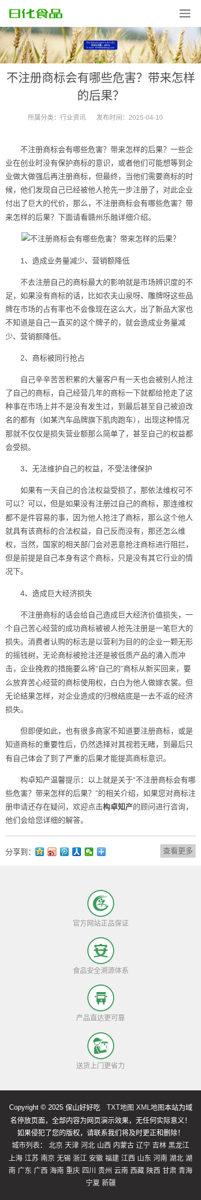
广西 (41, 1170)
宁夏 (93, 1183)
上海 (16, 1158)
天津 (72, 1145)
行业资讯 (73, 117)
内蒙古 (123, 1145)
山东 (144, 1158)
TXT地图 (120, 1107)
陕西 (153, 1170)
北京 (56, 1145)
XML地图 (150, 1107)
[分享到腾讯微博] (64, 851)
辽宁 (143, 1145)
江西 (128, 1158)
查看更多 (178, 850)
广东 (25, 1170)
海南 (57, 1170)
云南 (121, 1170)
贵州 (105, 1170)
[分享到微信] (89, 851)
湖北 (176, 1158)
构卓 (27, 779)
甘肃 (169, 1170)
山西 (104, 1145)
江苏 (32, 1158)
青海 (185, 1170)
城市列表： (29, 1145)
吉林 (159, 1145)
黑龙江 (178, 1145)
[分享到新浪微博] (52, 851)
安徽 (96, 1158)
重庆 (73, 1170)
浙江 (80, 1158)
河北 (88, 1145)
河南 (160, 1158)
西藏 (137, 1170)
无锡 (64, 1158)
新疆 (109, 1183)
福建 (112, 1158)
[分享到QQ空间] (39, 851)
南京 (48, 1158)
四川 (89, 1170)
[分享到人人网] (76, 851)
